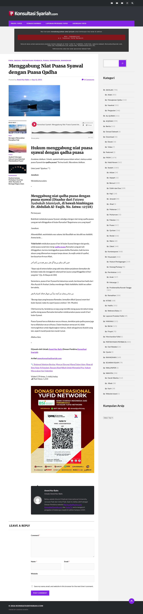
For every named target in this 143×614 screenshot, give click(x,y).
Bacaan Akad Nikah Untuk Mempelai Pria (67, 367)
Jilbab (110, 383)
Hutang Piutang (115, 267)
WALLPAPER (111, 368)
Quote (108, 352)
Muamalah (112, 257)
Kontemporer (113, 251)
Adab (110, 95)
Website (34, 574)
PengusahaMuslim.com (73, 504)
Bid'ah (110, 326)
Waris (111, 241)
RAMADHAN (66, 60)
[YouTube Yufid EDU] (117, 3)
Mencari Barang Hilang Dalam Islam (70, 364)
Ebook (110, 142)
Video (110, 147)
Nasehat (111, 105)
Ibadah (17, 60)
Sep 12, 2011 (37, 80)
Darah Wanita (113, 378)
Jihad (111, 204)
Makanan (113, 209)
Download (110, 137)
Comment (35, 535)
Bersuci (112, 183)
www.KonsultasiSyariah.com (49, 358)
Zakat (111, 246)
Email (67, 561)
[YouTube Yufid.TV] (112, 3)
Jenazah (112, 199)
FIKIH (11, 60)
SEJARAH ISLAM (112, 362)
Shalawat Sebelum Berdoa (44, 364)
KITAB (108, 300)
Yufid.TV (69, 507)
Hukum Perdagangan (117, 262)
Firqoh (110, 331)
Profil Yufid (16, 23)
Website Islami (111, 394)
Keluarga (112, 282)
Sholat (111, 236)
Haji (111, 193)
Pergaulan (112, 110)
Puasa (46, 60)
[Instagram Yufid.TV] (127, 3)
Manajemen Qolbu (115, 100)
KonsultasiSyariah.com (53, 507)
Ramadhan (55, 60)
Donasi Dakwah (34, 23)
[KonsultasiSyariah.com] (71, 13)
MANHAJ (110, 321)
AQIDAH (109, 121)
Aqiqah (112, 178)
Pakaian (112, 220)
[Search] (132, 3)
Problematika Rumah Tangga (120, 287)
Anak (111, 277)
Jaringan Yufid (79, 23)
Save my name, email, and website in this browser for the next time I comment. (63, 586)
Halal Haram (112, 162)
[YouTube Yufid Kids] (122, 3)
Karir (110, 388)
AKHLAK (109, 90)
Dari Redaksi (112, 347)
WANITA (109, 373)
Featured (109, 152)
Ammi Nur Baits (23, 80)
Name (34, 561)
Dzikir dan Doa (115, 188)
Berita (108, 126)
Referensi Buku (113, 311)
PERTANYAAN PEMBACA (32, 60)
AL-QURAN (110, 116)
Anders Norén (22, 609)
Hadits (110, 305)
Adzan (111, 172)
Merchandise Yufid (113, 337)
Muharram (113, 214)
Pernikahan (112, 272)
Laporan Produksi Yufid (57, 23)
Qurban (112, 230)
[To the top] (131, 601)
